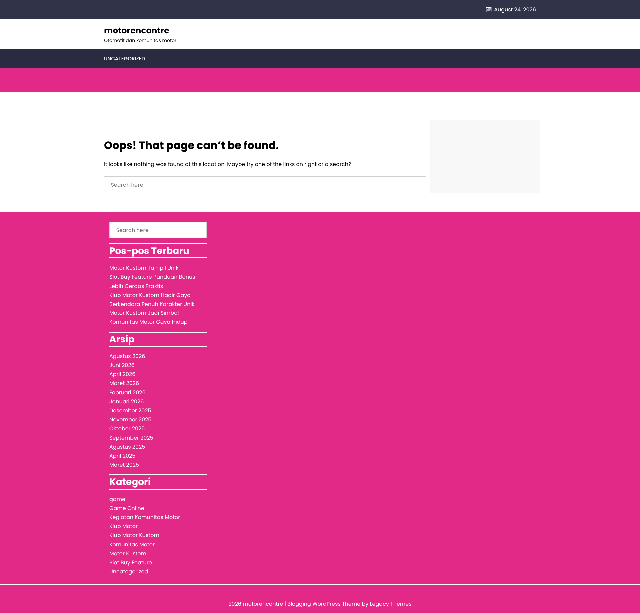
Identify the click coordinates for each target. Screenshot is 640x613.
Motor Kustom (127, 553)
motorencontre (136, 30)
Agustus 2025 (127, 447)
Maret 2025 (124, 465)
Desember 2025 (130, 410)
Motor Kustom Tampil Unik (143, 268)
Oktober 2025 (127, 428)
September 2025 (131, 438)
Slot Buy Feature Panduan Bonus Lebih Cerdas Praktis (152, 281)
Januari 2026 (126, 401)
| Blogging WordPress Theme (322, 604)
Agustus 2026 (127, 356)
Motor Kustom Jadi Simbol (144, 313)
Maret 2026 (124, 383)
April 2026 (122, 374)
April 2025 (122, 456)
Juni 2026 (122, 365)
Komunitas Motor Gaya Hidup (148, 322)
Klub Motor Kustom (134, 535)
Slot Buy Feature (130, 562)
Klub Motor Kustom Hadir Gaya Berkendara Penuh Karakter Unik (152, 299)
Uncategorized (124, 58)
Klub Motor (123, 526)
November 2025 (130, 419)
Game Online (126, 508)
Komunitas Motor (132, 544)
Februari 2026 (127, 392)
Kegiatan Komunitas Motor (144, 517)
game (117, 499)
